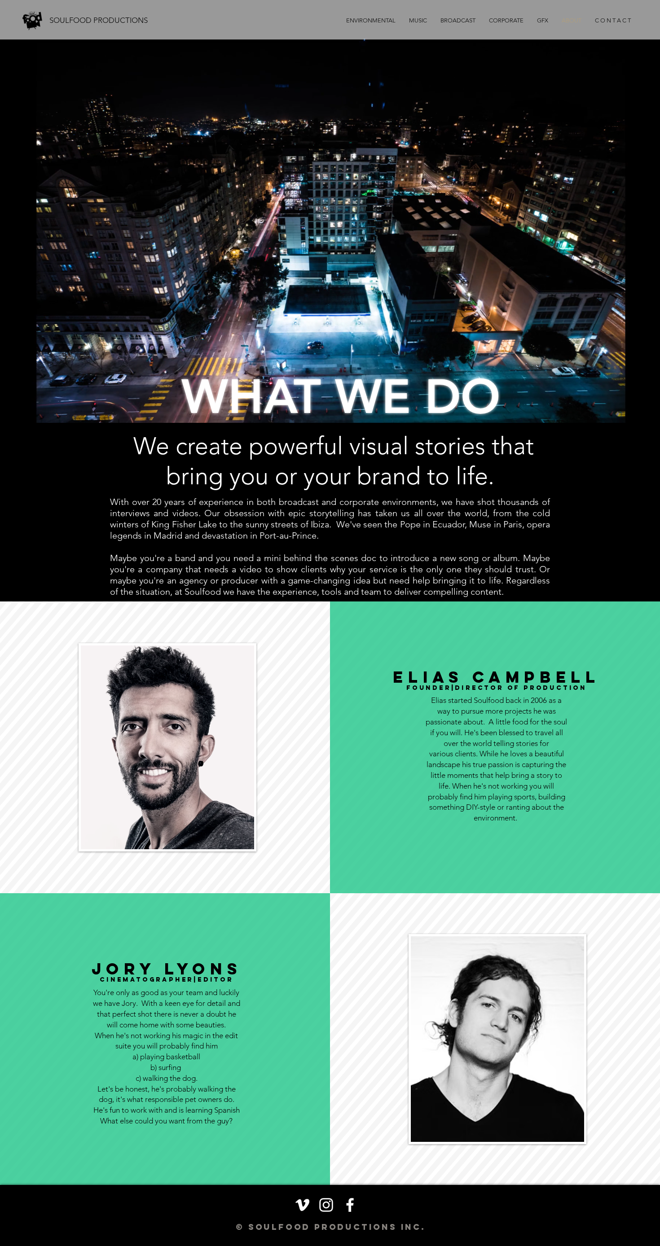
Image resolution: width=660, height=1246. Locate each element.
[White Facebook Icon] (350, 1205)
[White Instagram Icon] (326, 1205)
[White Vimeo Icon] (302, 1205)
